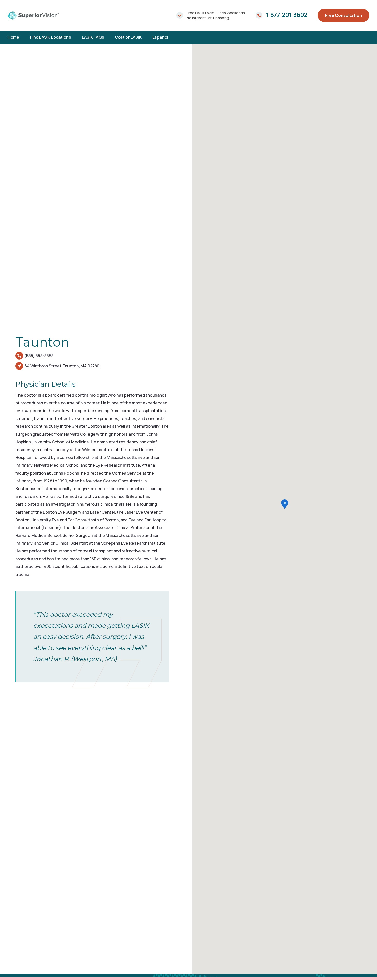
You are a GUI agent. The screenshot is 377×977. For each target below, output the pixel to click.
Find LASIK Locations (50, 37)
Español (160, 37)
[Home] (33, 15)
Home (13, 37)
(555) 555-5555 (39, 355)
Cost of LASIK (128, 37)
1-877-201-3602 (286, 15)
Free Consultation (343, 15)
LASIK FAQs (93, 37)
